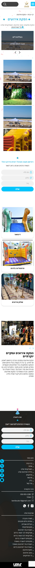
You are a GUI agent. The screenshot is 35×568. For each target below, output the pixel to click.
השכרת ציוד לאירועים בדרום (23, 547)
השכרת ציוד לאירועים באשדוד (22, 544)
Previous (19, 52)
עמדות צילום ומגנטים (25, 521)
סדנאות (29, 477)
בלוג (30, 480)
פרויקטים (29, 475)
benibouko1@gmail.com (21, 501)
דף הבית (31, 14)
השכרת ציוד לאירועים (25, 530)
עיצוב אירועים (18, 25)
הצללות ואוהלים (27, 524)
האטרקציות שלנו (7, 25)
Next (15, 52)
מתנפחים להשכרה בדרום (23, 538)
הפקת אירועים (29, 25)
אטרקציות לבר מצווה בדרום (23, 533)
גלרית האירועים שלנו (25, 472)
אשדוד (29, 497)
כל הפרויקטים (27, 555)
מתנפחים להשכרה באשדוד (23, 541)
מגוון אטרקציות (27, 527)
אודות (30, 466)
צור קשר (29, 483)
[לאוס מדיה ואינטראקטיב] (17, 565)
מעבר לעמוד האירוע (17, 44)
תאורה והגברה (27, 518)
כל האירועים (16, 27)
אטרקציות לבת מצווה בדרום (23, 535)
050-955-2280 (25, 494)
